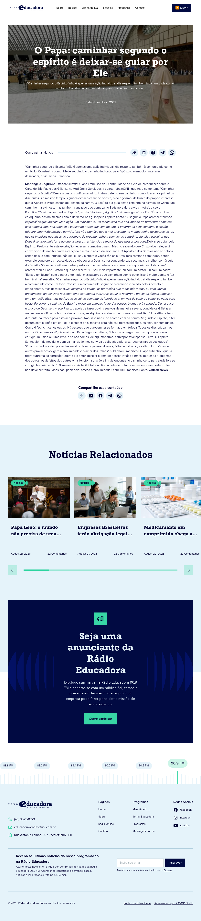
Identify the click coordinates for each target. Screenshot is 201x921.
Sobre (60, 8)
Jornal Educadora (143, 817)
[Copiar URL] (134, 153)
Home (102, 809)
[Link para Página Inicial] (29, 7)
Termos (168, 870)
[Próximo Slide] (188, 570)
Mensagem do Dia (143, 831)
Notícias (108, 8)
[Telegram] (162, 153)
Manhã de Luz (90, 8)
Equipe (72, 8)
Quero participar (100, 718)
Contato (140, 8)
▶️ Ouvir (181, 7)
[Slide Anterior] (12, 570)
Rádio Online (106, 824)
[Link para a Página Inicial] (30, 804)
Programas (124, 8)
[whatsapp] (172, 153)
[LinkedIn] (144, 153)
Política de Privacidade (137, 903)
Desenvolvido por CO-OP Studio (173, 903)
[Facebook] (153, 153)
